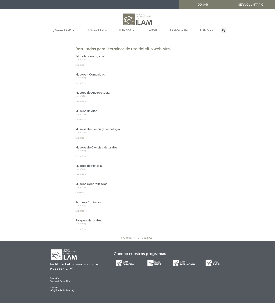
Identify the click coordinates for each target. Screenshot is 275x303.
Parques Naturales (88, 220)
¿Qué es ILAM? (62, 30)
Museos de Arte (86, 111)
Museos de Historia (88, 165)
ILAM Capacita (179, 30)
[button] (223, 30)
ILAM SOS (125, 30)
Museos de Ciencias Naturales (96, 147)
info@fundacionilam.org (62, 290)
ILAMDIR (152, 30)
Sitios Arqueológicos (89, 56)
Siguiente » (147, 237)
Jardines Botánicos (88, 202)
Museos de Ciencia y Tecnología (97, 129)
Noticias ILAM (95, 30)
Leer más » (80, 65)
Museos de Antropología (92, 92)
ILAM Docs (206, 30)
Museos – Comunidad (90, 74)
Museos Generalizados (91, 184)
